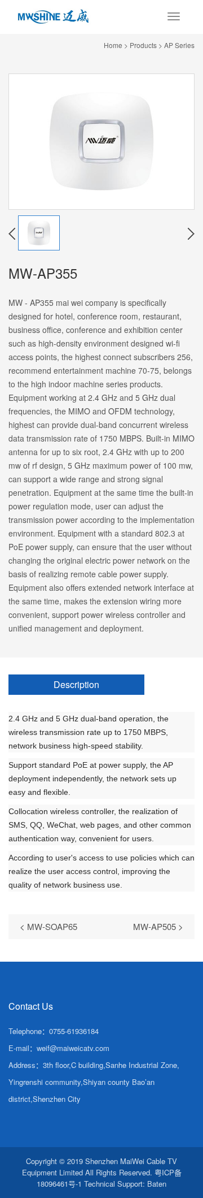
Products (143, 45)
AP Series (179, 45)
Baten (156, 1183)
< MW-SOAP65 (48, 926)
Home (113, 45)
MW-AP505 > (158, 926)
